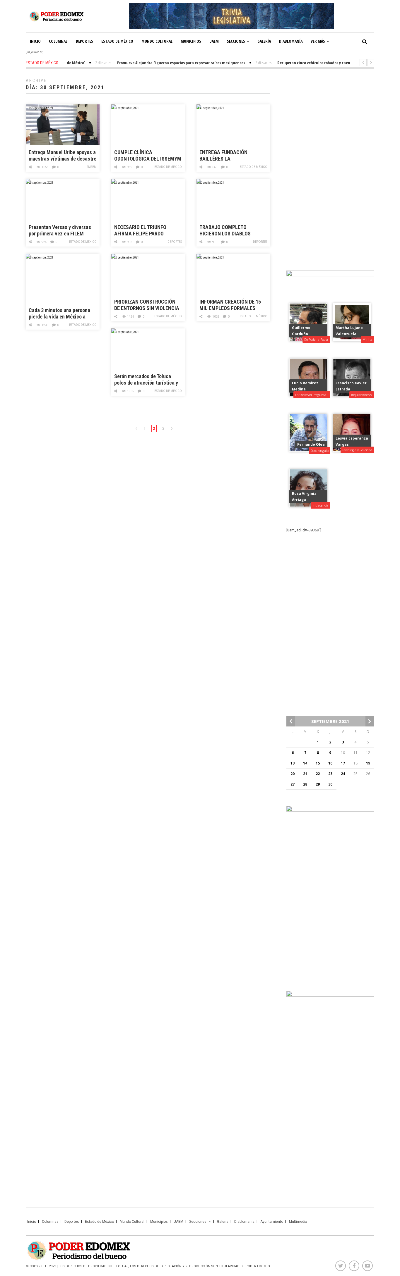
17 (343, 763)
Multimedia (298, 1222)
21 (305, 773)
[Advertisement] (330, 166)
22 (318, 773)
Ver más (318, 41)
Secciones (236, 41)
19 (368, 763)
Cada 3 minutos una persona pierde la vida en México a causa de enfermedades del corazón (59, 313)
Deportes (84, 41)
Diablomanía (290, 41)
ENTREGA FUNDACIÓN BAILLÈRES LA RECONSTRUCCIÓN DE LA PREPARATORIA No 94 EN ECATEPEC (226, 155)
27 (292, 784)
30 (330, 784)
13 (292, 763)
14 (305, 763)
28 (305, 784)
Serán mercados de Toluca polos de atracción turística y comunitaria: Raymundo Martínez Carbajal (146, 379)
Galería (264, 41)
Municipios (191, 41)
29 (318, 784)
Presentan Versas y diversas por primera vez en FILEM (60, 230)
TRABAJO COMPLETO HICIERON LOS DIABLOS (225, 230)
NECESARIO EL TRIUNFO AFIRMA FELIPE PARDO (140, 230)
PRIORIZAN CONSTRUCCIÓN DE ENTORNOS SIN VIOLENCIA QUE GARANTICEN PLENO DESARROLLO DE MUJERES (146, 305)
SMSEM (92, 166)
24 (343, 773)
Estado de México (117, 41)
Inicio (35, 41)
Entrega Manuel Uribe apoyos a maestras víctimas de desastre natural (62, 155)
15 (318, 763)
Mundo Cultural (156, 41)
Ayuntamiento (271, 1222)
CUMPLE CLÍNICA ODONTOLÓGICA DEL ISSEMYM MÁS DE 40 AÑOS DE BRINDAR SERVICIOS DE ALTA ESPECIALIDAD (147, 155)
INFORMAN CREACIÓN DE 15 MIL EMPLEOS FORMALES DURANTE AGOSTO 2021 (230, 305)
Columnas (58, 41)
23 (330, 773)
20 (292, 773)
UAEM (214, 41)
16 (330, 763)
